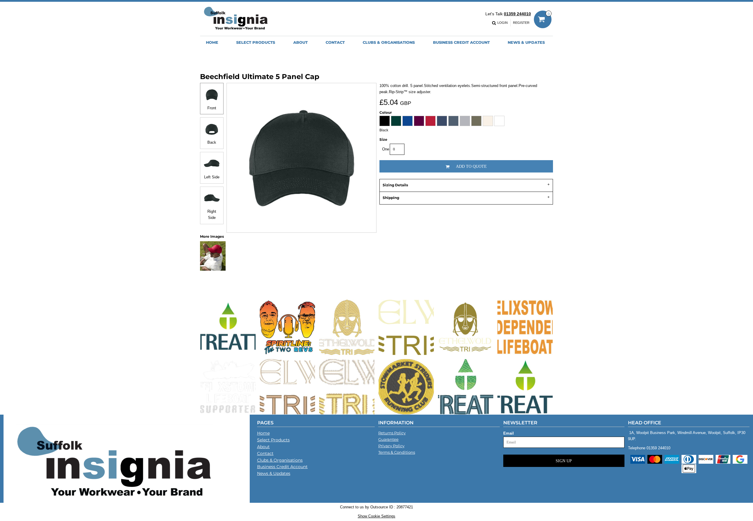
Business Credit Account (282, 466)
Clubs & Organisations (280, 460)
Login (502, 22)
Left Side (211, 177)
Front (211, 108)
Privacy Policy (391, 445)
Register (521, 22)
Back (211, 142)
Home (263, 433)
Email (508, 433)
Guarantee (388, 439)
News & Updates (273, 473)
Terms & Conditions (396, 452)
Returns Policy (392, 432)
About (263, 446)
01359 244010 (517, 13)
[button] (255, 42)
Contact (265, 453)
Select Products (273, 440)
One (385, 149)
